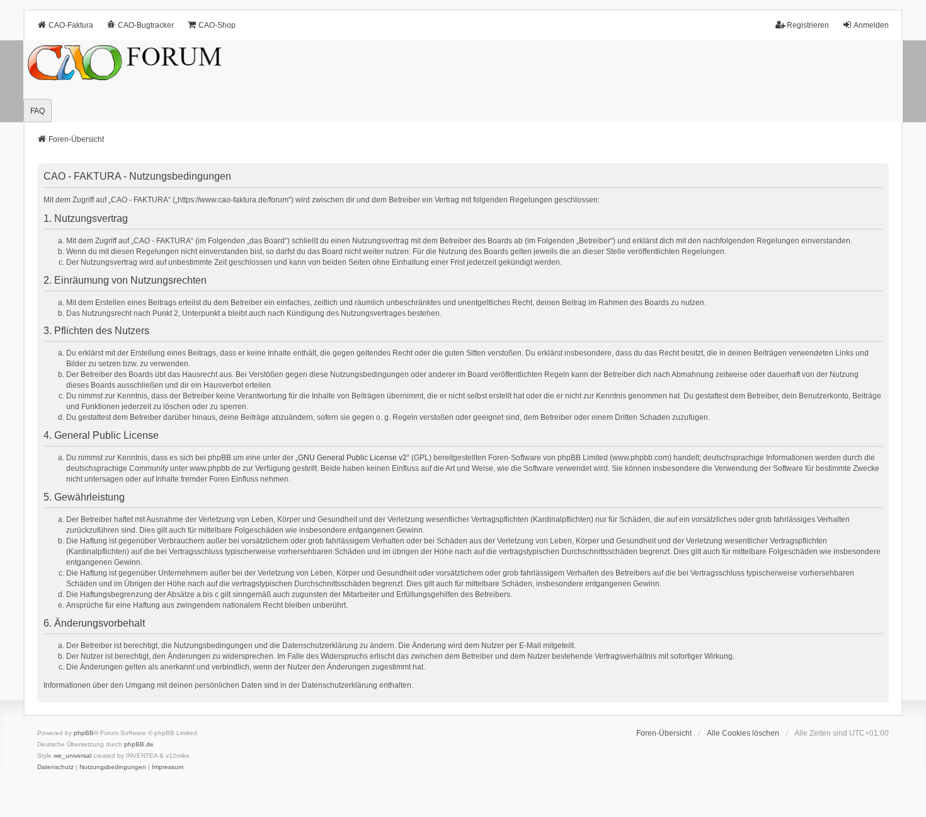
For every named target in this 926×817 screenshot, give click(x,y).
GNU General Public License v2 (352, 457)
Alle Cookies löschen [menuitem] (743, 733)
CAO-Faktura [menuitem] (71, 25)
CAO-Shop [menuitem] (217, 25)
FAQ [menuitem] (37, 111)
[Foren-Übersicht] (463, 81)
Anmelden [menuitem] (871, 25)
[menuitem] (55, 767)
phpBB (84, 732)
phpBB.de (139, 744)
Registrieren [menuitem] (808, 25)
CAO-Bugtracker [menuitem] (146, 25)
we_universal (72, 755)
